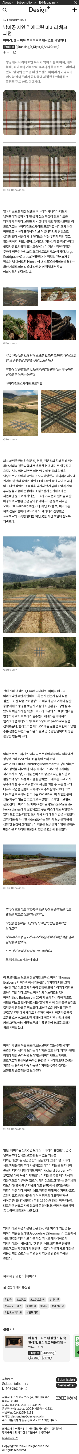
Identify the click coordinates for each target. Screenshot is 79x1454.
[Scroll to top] (74, 1427)
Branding (23, 46)
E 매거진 (20, 1432)
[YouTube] (63, 1398)
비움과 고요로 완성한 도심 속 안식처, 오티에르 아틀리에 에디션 (47, 1342)
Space (34, 1357)
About (7, 2)
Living (46, 1357)
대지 (44, 1305)
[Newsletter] (58, 1398)
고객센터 (57, 1428)
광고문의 (46, 1432)
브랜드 (22, 1299)
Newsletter (66, 1385)
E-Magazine (47, 2)
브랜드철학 (38, 1299)
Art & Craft (50, 46)
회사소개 (7, 1428)
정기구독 (7, 1432)
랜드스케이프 (14, 1312)
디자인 (55, 1299)
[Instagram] (75, 1398)
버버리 (30, 1276)
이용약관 (20, 1428)
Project (9, 46)
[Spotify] (69, 1398)
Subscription (24, 2)
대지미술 (59, 1305)
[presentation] (15, 1346)
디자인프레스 (14, 1305)
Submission (66, 1379)
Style (36, 46)
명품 (9, 1299)
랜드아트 (33, 1312)
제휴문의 (33, 1432)
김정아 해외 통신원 (18, 1287)
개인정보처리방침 (38, 1428)
